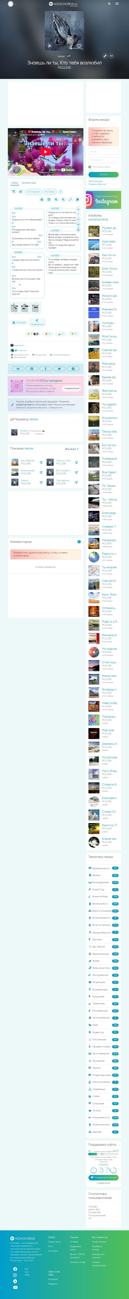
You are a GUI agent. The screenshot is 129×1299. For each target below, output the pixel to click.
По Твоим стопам (114, 486)
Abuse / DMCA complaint (77, 1256)
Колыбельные (104, 989)
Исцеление (105, 982)
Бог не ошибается (114, 445)
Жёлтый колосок (113, 391)
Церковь (105, 1132)
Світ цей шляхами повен (69, 480)
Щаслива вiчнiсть (114, 241)
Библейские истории (105, 868)
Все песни (70, 449)
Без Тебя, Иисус (29, 461)
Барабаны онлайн (97, 1248)
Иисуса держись (113, 296)
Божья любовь (105, 896)
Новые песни (54, 1242)
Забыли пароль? (97, 184)
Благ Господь (111, 268)
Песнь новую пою (114, 431)
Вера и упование (105, 911)
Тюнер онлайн (99, 1242)
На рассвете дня (114, 757)
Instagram (53, 1279)
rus (26, 1272)
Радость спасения (115, 553)
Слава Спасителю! (115, 811)
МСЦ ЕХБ (64, 67)
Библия (105, 875)
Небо (105, 1025)
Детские (105, 939)
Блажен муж (110, 282)
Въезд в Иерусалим (104, 932)
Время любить (112, 377)
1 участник (22, 350)
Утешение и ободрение (106, 1117)
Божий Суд (104, 889)
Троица (104, 1110)
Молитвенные (105, 1011)
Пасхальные (105, 1039)
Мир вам (108, 730)
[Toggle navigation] (117, 3)
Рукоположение (104, 1082)
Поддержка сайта (75, 1248)
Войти (103, 174)
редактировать (25, 404)
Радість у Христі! (113, 621)
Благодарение (105, 882)
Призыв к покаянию (105, 1046)
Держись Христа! (114, 744)
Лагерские (105, 1003)
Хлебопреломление (105, 1124)
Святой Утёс (111, 581)
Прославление (105, 1053)
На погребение (104, 1018)
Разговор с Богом (114, 363)
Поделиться (37, 324)
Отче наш (109, 662)
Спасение (105, 1103)
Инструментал (105, 975)
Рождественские (105, 1075)
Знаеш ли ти (27, 431)
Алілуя (24, 480)
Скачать (21, 322)
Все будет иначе (114, 472)
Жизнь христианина (105, 968)
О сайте (74, 1242)
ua (26, 1269)
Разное (105, 1068)
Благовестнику (112, 798)
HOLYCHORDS (36, 380)
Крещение (104, 996)
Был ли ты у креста (115, 255)
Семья (105, 1096)
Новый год (105, 1032)
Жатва (105, 961)
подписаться (71, 388)
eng (27, 1275)
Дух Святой (105, 947)
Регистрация (95, 181)
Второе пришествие (105, 925)
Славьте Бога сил (114, 784)
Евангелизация (105, 954)
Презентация (29, 183)
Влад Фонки (19, 345)
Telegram (52, 1284)
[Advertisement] (45, 103)
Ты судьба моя (112, 404)
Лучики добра (112, 228)
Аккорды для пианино (98, 1256)
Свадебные (105, 1089)
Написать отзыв (77, 1262)
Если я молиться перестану (36, 470)
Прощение (105, 1061)
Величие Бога (105, 904)
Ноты (50, 1246)
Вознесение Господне (105, 918)
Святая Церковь (113, 350)
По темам (52, 1251)
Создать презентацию (99, 1264)
